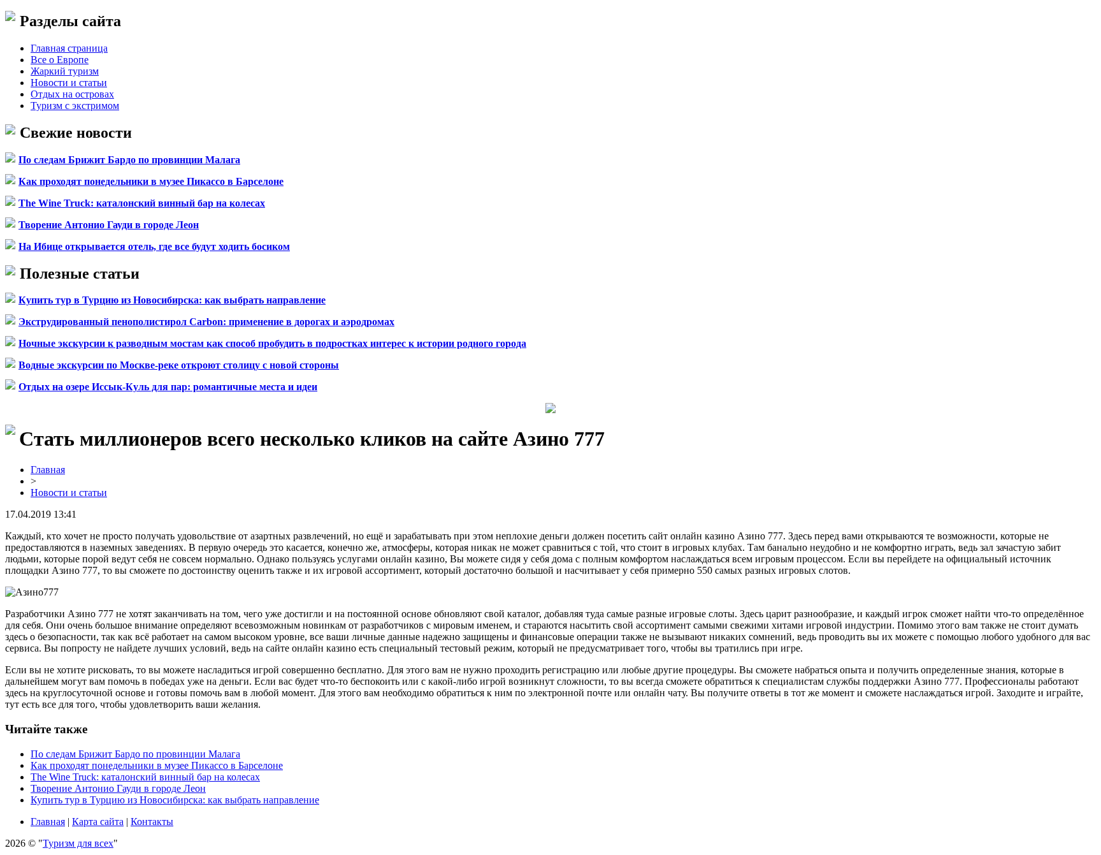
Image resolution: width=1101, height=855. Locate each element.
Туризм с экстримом (75, 105)
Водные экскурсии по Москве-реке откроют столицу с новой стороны (178, 365)
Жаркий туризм (65, 71)
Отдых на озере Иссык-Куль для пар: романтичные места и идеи (167, 386)
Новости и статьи (69, 82)
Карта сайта (98, 821)
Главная (48, 469)
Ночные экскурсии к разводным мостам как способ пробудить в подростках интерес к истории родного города (272, 343)
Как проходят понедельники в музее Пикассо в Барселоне (151, 181)
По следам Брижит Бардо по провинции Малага (129, 159)
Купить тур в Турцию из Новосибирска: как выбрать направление (172, 300)
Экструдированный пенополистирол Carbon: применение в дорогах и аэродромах (206, 321)
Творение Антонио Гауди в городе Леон (108, 224)
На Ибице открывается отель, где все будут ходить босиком (154, 246)
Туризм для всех (78, 843)
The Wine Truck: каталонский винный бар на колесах (141, 203)
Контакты (152, 821)
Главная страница (69, 48)
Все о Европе (60, 59)
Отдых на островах (72, 94)
